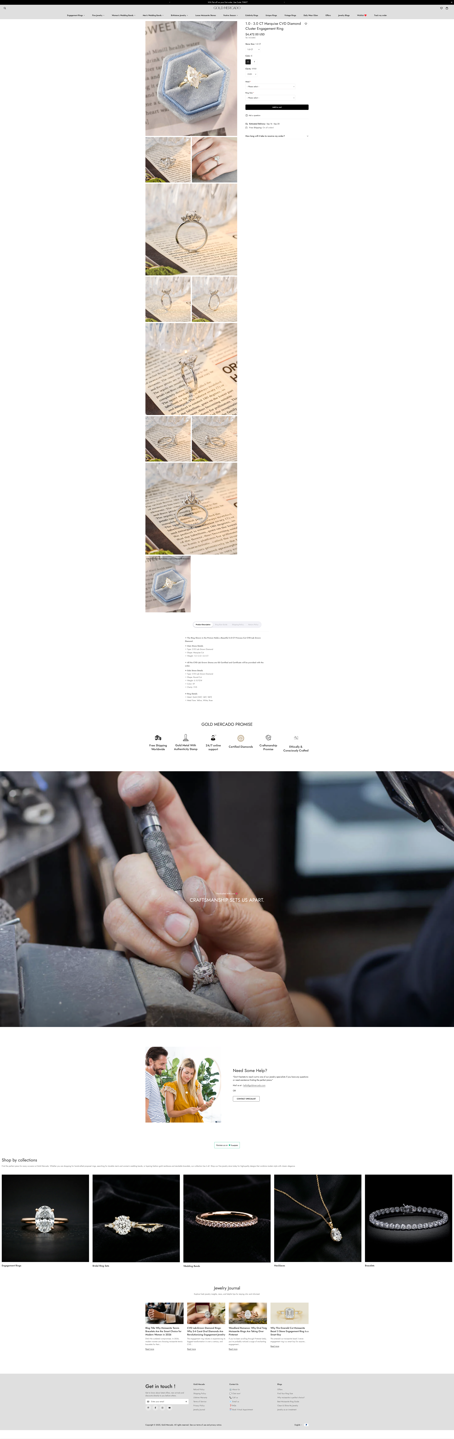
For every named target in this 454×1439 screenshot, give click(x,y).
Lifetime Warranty (200, 1397)
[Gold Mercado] (227, 8)
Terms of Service (199, 1401)
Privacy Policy (199, 1405)
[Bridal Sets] (136, 1218)
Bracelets (369, 1265)
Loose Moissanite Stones (205, 15)
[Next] (284, 2)
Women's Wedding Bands (122, 15)
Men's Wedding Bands (152, 15)
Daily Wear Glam (311, 15)
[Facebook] (155, 1408)
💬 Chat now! (234, 1393)
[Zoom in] (232, 26)
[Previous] (170, 2)
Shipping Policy (199, 1393)
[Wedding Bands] (227, 1218)
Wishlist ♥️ (362, 15)
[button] (447, 8)
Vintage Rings (290, 15)
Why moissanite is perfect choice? (291, 1397)
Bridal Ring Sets (101, 1266)
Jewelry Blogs (344, 15)
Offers (328, 15)
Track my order (380, 15)
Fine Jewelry (97, 15)
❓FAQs (232, 1405)
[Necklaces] (317, 1218)
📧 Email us (234, 1401)
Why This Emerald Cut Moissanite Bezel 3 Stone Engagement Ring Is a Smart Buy (289, 1331)
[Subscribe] (186, 1401)
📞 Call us (233, 1397)
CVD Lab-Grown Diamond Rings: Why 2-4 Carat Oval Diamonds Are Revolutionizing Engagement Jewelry (206, 1331)
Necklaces (279, 1265)
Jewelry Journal (199, 1409)
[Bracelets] (408, 1218)
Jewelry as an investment (286, 1409)
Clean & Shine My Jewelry (287, 1405)
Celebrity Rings (251, 15)
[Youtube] (169, 1408)
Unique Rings (271, 15)
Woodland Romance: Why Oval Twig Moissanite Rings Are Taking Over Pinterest (248, 1331)
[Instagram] (162, 1408)
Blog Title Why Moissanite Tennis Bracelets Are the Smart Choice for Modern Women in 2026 (163, 1331)
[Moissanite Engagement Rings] (45, 1218)
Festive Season (229, 15)
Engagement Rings (75, 15)
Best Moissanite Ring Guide (288, 1401)
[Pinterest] (148, 1408)
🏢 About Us (234, 1389)
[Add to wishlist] (306, 23)
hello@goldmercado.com (254, 1085)
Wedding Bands (191, 1266)
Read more (149, 1349)
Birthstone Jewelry (178, 15)
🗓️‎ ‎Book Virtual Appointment (241, 1409)
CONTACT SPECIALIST (246, 1098)
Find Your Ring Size (285, 1393)
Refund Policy (198, 1389)
